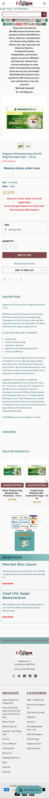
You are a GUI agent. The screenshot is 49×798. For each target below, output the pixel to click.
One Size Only (14, 229)
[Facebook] (24, 676)
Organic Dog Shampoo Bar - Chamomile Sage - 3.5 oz (37, 494)
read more (7, 583)
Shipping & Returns (11, 757)
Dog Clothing (33, 739)
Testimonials (8, 748)
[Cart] (45, 4)
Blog (4, 762)
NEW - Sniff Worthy (35, 700)
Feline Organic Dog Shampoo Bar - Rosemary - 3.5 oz (12, 493)
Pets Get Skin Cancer (19, 564)
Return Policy (8, 721)
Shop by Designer (34, 734)
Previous (2, 482)
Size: (7, 224)
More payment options (24, 263)
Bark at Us (6, 753)
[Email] (4, 279)
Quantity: (8, 241)
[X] (15, 279)
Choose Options (12, 485)
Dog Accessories (34, 743)
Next (46, 482)
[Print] (10, 279)
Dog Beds (31, 717)
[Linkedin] (35, 676)
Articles (5, 739)
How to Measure (9, 743)
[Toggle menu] (3, 3)
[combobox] (24, 14)
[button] (24, 20)
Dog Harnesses (33, 748)
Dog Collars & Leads (36, 712)
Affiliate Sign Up (9, 726)
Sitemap (6, 767)
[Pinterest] (21, 279)
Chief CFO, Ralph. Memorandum (16, 595)
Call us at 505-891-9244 (24, 669)
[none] (24, 118)
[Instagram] (30, 676)
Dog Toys (31, 721)
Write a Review (8, 161)
